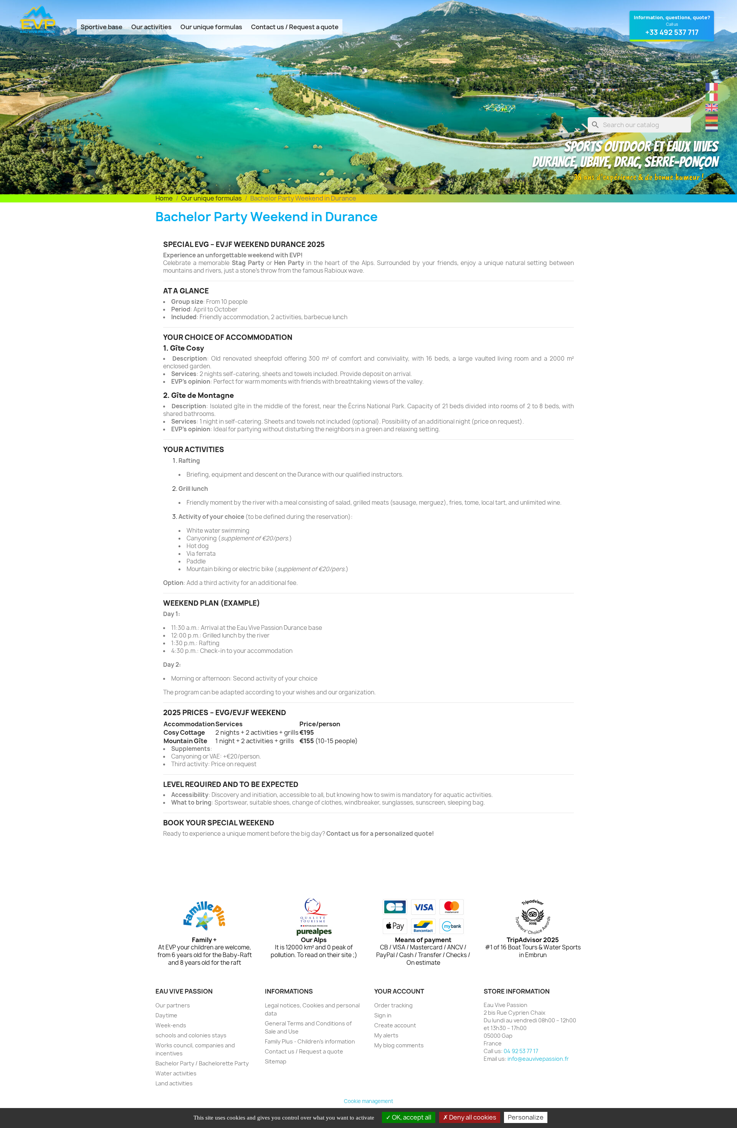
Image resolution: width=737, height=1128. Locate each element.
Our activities (151, 27)
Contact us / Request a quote (295, 27)
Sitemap (275, 1061)
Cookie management (368, 1101)
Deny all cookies (472, 1117)
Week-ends (170, 1025)
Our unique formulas (211, 27)
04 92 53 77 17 (521, 1051)
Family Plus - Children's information (310, 1041)
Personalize (526, 1117)
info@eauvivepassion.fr (538, 1058)
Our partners (172, 1005)
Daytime (166, 1015)
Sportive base (101, 27)
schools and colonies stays (190, 1035)
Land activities (174, 1083)
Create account (395, 1025)
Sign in (383, 1015)
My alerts (386, 1035)
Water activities (176, 1073)
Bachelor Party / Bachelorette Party (202, 1063)
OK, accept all (411, 1117)
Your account (399, 991)
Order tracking (393, 1005)
